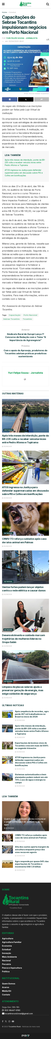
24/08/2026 (7, 594)
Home (4, 12)
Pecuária (6, 964)
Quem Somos (8, 983)
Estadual (12, 12)
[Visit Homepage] (25, 4)
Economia (7, 946)
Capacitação (15, 315)
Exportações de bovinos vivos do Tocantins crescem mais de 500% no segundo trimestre (31, 745)
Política (6, 971)
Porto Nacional (30, 315)
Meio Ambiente (9, 957)
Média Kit (6, 991)
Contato (6, 994)
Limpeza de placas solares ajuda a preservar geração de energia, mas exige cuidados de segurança (22, 690)
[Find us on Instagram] (9, 1021)
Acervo (5, 987)
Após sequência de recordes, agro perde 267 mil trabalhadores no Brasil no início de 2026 (32, 714)
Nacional (6, 960)
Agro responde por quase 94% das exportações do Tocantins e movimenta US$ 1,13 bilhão (32, 864)
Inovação (6, 953)
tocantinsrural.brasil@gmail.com (19, 1013)
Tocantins (27, 319)
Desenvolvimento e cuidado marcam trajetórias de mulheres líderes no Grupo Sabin (23, 638)
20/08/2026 (7, 646)
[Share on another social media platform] (41, 99)
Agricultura (7, 938)
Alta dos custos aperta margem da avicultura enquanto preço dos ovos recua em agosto (32, 849)
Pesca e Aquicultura (12, 968)
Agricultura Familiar (11, 942)
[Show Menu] (3, 4)
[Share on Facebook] (9, 99)
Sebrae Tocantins (11, 319)
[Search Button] (47, 4)
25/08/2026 (7, 446)
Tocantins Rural (14, 1027)
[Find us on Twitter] (6, 1021)
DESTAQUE (8, 430)
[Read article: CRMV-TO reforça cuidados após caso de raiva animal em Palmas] (25, 519)
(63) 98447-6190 (12, 1010)
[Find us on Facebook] (2, 1021)
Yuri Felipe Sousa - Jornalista (21, 38)
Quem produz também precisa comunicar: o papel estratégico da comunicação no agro (25, 821)
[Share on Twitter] (25, 99)
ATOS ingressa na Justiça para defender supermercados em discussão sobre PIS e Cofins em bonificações (24, 172)
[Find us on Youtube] (13, 1021)
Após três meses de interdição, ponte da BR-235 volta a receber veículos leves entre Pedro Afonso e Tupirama (25, 162)
